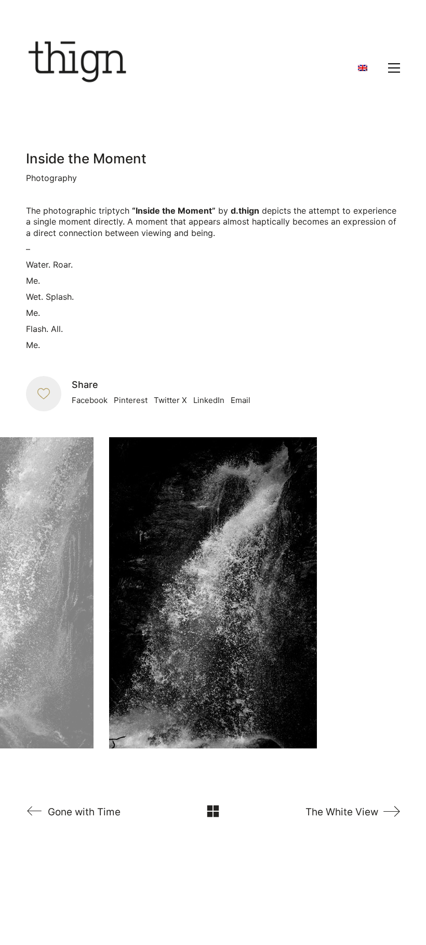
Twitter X (170, 400)
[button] (394, 68)
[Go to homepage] (78, 68)
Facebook (90, 400)
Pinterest (131, 400)
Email (240, 400)
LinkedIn (208, 400)
